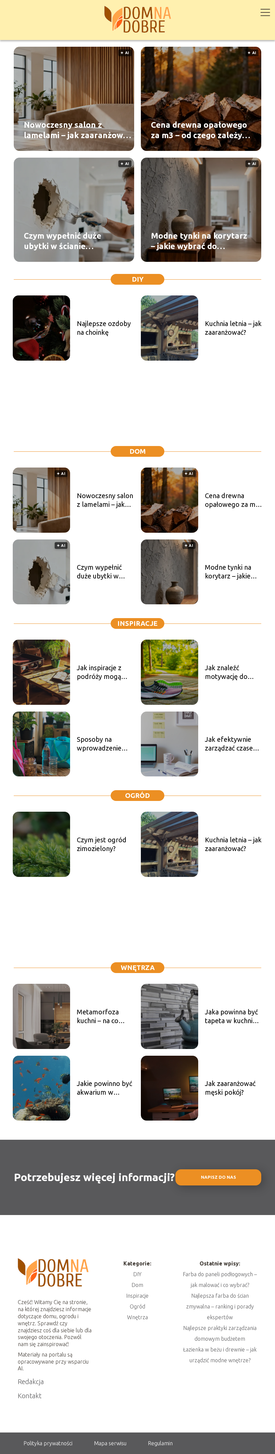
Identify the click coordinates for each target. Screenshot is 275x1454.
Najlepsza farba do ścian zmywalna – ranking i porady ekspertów (220, 1306)
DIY (138, 279)
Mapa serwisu (110, 1443)
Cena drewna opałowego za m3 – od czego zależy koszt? (199, 130)
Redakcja (31, 1381)
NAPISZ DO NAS (218, 1177)
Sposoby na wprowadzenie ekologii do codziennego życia (104, 744)
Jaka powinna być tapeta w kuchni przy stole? (231, 1016)
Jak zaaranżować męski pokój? (230, 1088)
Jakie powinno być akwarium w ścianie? (104, 1088)
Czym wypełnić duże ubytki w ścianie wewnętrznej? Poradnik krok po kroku (69, 241)
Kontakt (30, 1396)
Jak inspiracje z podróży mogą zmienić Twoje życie (99, 672)
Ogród (137, 795)
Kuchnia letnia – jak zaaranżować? (233, 328)
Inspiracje (137, 623)
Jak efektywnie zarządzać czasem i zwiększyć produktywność (233, 744)
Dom (137, 451)
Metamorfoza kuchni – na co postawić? (98, 1016)
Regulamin (160, 1443)
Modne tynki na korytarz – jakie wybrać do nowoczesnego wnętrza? (199, 241)
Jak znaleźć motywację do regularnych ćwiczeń (226, 672)
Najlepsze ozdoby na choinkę (104, 328)
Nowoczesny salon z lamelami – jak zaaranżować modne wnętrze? (78, 130)
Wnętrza (138, 967)
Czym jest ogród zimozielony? (101, 844)
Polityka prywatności (47, 1443)
